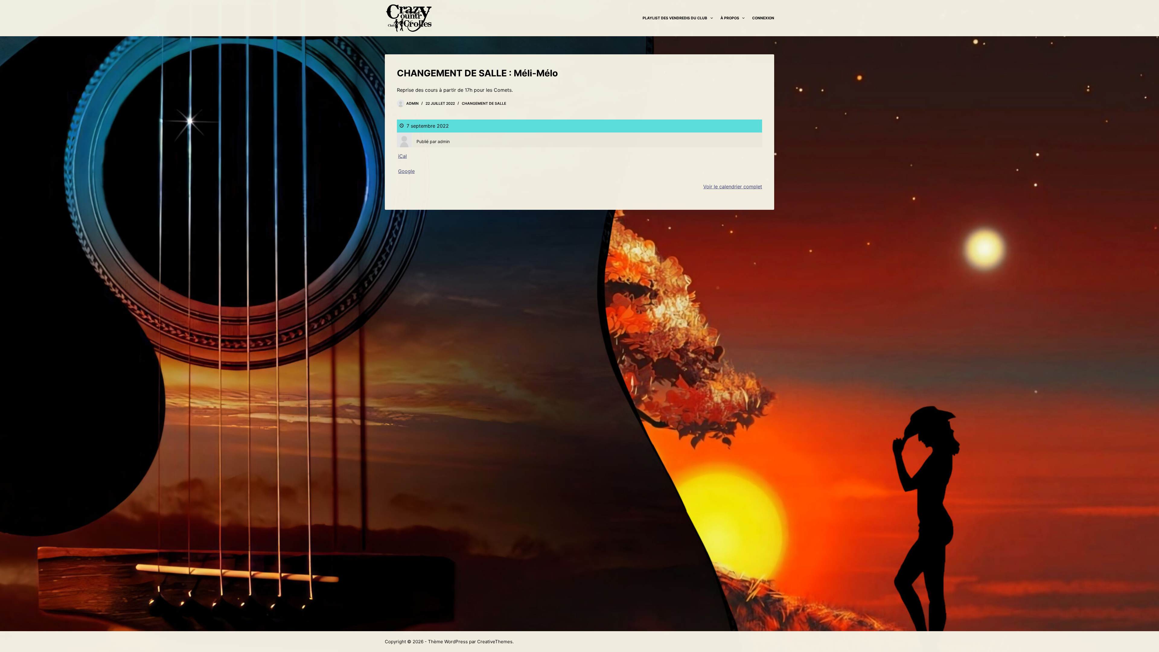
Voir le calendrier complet (732, 187)
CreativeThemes (494, 641)
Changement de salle (484, 103)
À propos (729, 18)
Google (406, 171)
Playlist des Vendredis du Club (675, 18)
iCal (402, 156)
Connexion (763, 18)
